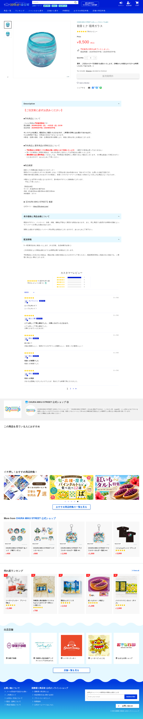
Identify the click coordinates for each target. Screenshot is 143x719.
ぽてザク (47, 6)
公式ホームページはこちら (44, 705)
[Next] (8, 76)
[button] (82, 31)
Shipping (89, 71)
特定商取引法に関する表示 (44, 695)
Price (79, 37)
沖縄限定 (66, 10)
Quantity (80, 58)
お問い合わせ (127, 706)
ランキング (20, 10)
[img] (29, 298)
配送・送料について (14, 701)
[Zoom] (41, 49)
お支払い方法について (14, 698)
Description (29, 104)
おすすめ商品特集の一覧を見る (71, 507)
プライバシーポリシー (42, 698)
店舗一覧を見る (71, 670)
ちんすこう (62, 6)
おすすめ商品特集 (81, 10)
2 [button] (70, 388)
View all (136, 570)
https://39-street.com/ (40, 206)
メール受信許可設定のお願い (17, 691)
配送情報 (28, 239)
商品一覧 (7, 10)
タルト (54, 6)
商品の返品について (14, 705)
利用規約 (37, 701)
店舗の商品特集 (99, 10)
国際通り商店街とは (41, 691)
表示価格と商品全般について (37, 216)
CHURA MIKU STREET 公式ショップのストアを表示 (92, 22)
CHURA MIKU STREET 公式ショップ (47, 402)
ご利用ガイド (11, 695)
